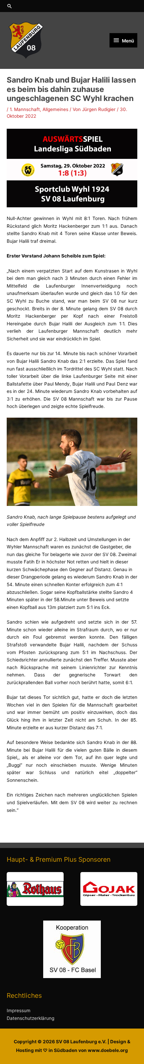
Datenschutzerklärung (30, 1018)
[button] (72, 6)
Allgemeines (55, 109)
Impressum (18, 1010)
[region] (72, 889)
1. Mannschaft (25, 109)
